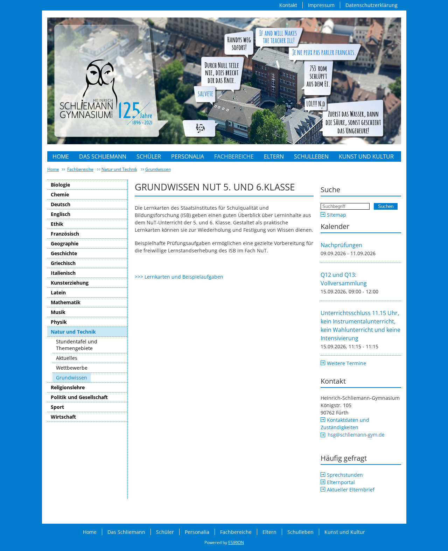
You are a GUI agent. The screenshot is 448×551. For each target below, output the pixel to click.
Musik (58, 312)
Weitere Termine (346, 363)
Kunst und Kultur (366, 156)
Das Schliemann (102, 156)
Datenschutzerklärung (371, 5)
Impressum (321, 5)
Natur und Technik (119, 169)
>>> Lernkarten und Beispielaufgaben (179, 276)
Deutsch (60, 204)
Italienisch (63, 273)
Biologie (60, 184)
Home (60, 156)
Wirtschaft (63, 416)
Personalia (187, 156)
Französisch (65, 233)
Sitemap (336, 214)
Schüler (148, 156)
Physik (59, 322)
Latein (58, 292)
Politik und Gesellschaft (79, 397)
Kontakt (288, 5)
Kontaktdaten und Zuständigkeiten (345, 424)
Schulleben (311, 156)
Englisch (60, 214)
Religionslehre (68, 387)
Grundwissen (158, 169)
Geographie (64, 243)
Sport (57, 407)
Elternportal (341, 482)
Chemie (60, 194)
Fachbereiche (234, 156)
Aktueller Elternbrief (350, 489)
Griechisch (63, 263)
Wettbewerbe (72, 367)
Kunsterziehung (70, 282)
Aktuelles (66, 358)
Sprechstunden (345, 475)
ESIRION (236, 542)
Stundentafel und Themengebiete (76, 344)
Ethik (57, 224)
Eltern (274, 156)
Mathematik (65, 302)
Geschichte (64, 253)
